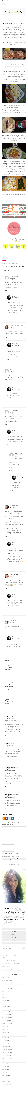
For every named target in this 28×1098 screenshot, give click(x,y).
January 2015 (5, 1012)
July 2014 (4, 1029)
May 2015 (4, 1000)
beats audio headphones (10, 767)
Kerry (13, 296)
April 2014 (4, 1038)
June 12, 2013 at (13, 280)
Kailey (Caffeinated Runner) (16, 574)
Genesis (18, 1094)
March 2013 (5, 1075)
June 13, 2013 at (18, 458)
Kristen (11, 369)
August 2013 (5, 1061)
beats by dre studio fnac (10, 717)
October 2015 (5, 986)
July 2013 (4, 1064)
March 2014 (5, 1040)
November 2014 (6, 1017)
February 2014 (5, 1043)
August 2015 (5, 991)
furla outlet (7, 666)
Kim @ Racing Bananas (15, 325)
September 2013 (6, 1058)
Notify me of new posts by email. (11, 856)
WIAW (11, 267)
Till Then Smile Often (14, 12)
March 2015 (5, 1006)
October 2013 (5, 1055)
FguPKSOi (7, 700)
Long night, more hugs (7, 969)
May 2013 (4, 1069)
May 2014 (4, 1035)
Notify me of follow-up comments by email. (13, 853)
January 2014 (5, 1046)
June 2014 (4, 1032)
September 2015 (6, 988)
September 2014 (6, 1023)
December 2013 (6, 1049)
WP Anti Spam (16, 864)
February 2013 (5, 1078)
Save (4, 260)
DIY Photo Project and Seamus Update (11, 963)
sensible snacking (10, 266)
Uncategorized (12, 265)
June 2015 (4, 997)
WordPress (11, 1094)
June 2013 (4, 1066)
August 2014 (5, 1026)
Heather (12, 620)
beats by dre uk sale (9, 743)
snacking (18, 266)
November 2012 (6, 1084)
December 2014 (6, 1014)
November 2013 (6, 1052)
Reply (6, 290)
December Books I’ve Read (8, 960)
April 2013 (4, 1072)
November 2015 (6, 983)
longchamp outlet (9, 683)
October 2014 (5, 1020)
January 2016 (5, 977)
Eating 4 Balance (14, 505)
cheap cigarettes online (10, 794)
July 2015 (4, 994)
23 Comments (15, 263)
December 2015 (6, 980)
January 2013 (5, 1081)
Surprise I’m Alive (6, 966)
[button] (14, 17)
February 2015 (5, 1009)
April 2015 (4, 1003)
